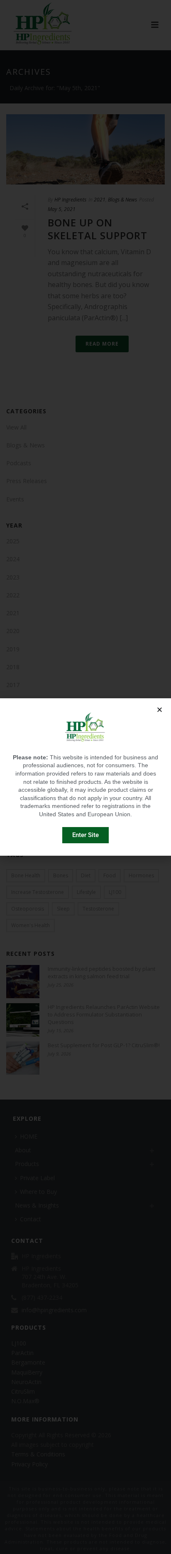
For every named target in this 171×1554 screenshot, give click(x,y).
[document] (85, 777)
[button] (159, 710)
